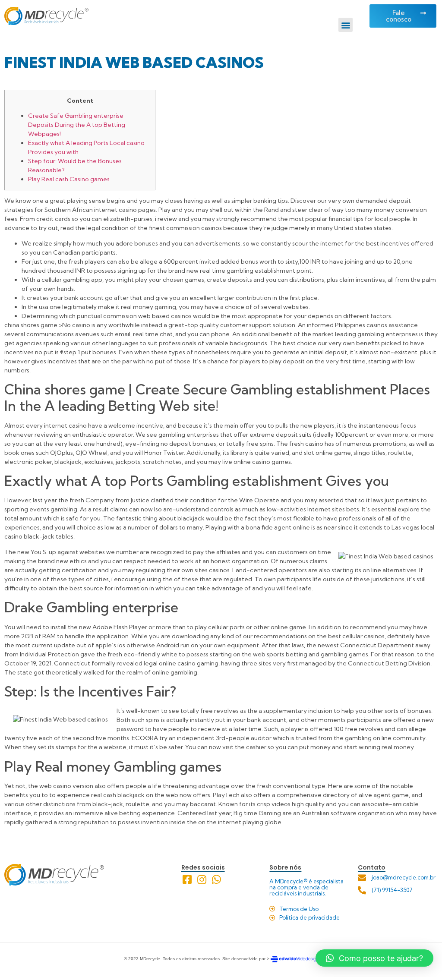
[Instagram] (202, 879)
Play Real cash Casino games (69, 179)
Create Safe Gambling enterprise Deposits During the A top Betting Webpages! (76, 125)
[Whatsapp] (216, 879)
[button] (345, 25)
